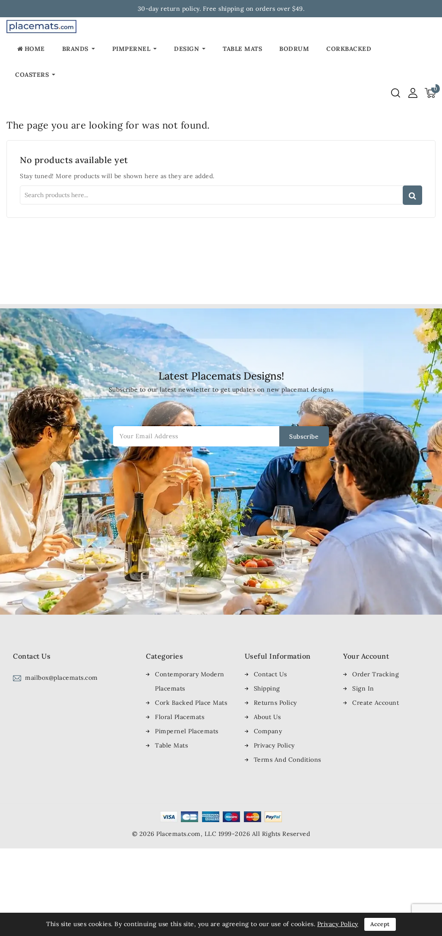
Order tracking (375, 674)
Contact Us (270, 674)
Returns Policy (275, 703)
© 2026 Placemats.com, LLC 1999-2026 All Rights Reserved (221, 834)
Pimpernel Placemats (186, 731)
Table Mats (171, 745)
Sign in (363, 688)
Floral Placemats (179, 717)
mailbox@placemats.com (61, 678)
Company (268, 731)
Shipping (267, 688)
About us (267, 717)
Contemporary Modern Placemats (189, 681)
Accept (379, 924)
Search (412, 195)
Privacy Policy (274, 745)
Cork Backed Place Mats (191, 703)
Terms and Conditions (287, 759)
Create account (375, 703)
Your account (366, 656)
